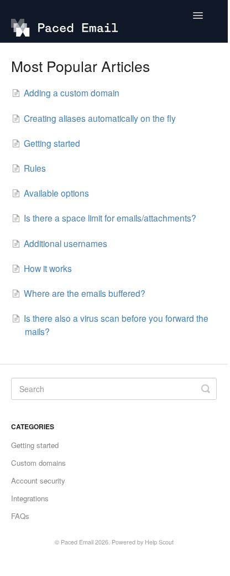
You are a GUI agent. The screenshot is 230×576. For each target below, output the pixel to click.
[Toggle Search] (205, 389)
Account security (38, 480)
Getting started (35, 445)
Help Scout (159, 542)
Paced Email (77, 542)
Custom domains (38, 462)
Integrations (30, 498)
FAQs (20, 516)
